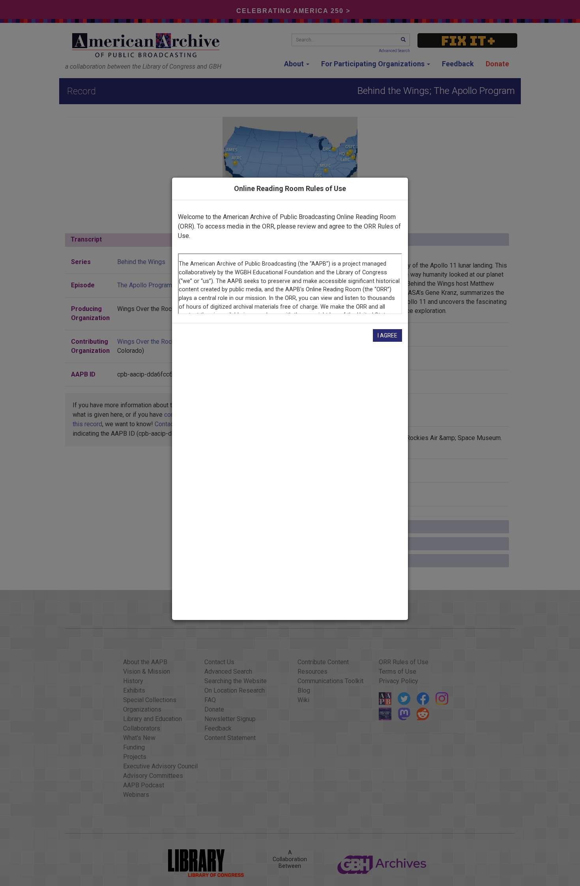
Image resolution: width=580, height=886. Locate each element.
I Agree (387, 335)
